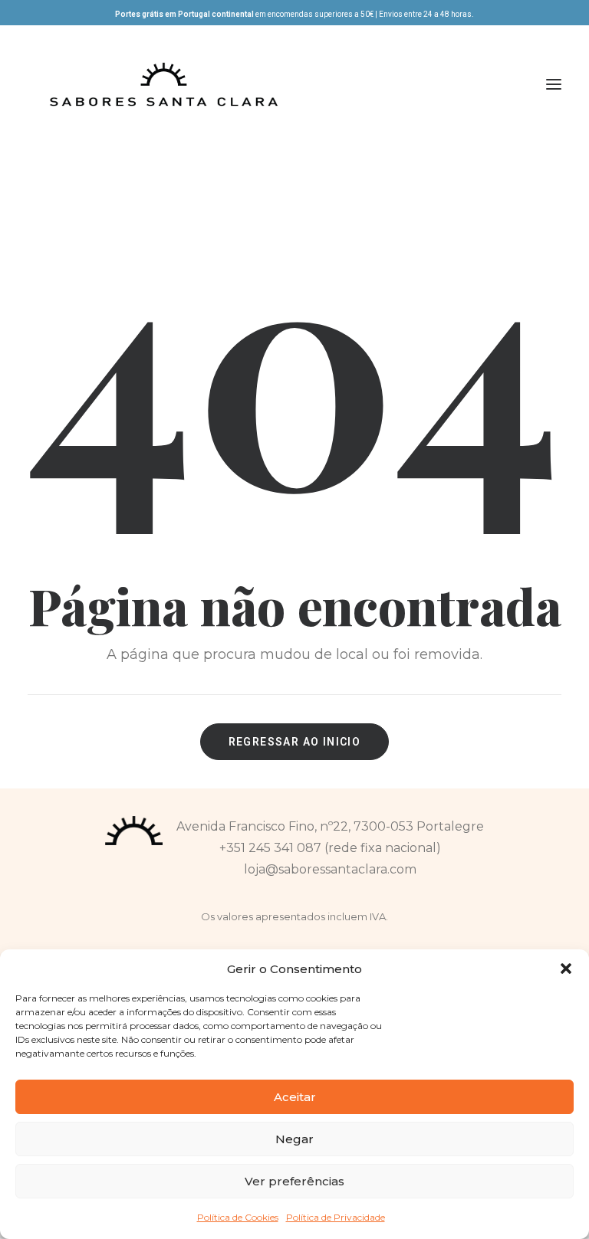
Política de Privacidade (335, 1217)
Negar (294, 1139)
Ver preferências (294, 1181)
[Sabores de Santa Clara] (164, 84)
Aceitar (295, 1097)
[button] (566, 968)
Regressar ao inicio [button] (295, 742)
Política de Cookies (237, 1217)
